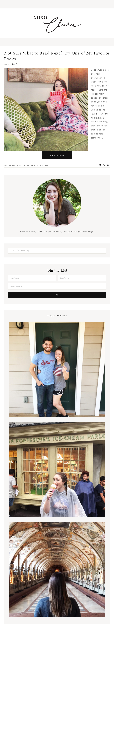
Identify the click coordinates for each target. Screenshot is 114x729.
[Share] (95, 164)
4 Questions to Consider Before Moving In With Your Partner (57, 407)
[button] (57, 4)
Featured (43, 165)
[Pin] (103, 164)
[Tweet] (99, 164)
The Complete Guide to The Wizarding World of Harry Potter (57, 507)
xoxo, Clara (57, 24)
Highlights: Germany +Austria (57, 607)
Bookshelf (32, 165)
